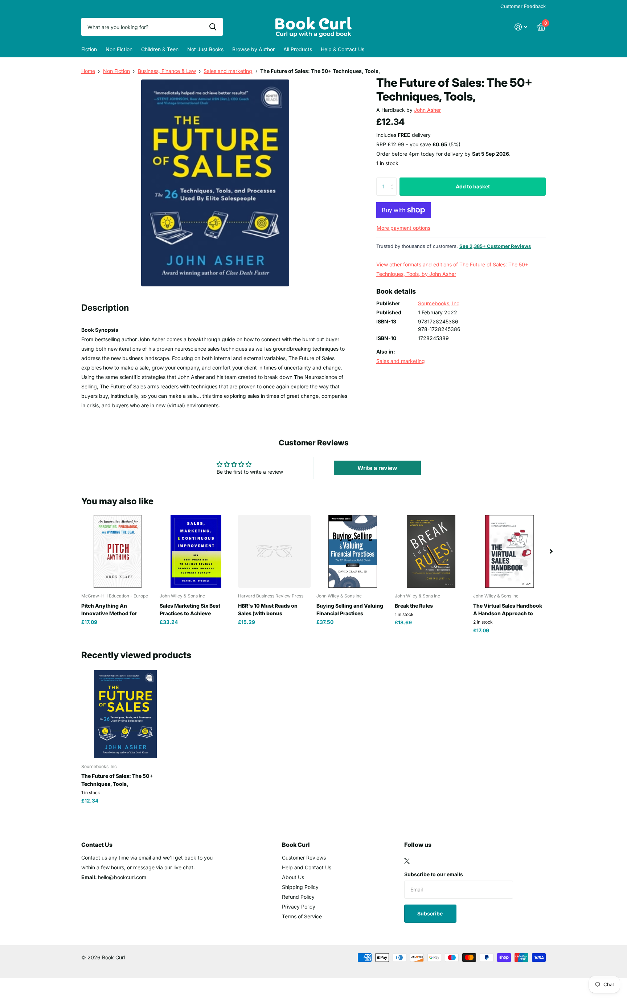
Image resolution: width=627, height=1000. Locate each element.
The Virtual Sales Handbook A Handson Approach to (507, 609)
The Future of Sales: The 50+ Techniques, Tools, (117, 780)
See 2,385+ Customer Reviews (495, 246)
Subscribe (430, 913)
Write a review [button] (377, 468)
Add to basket (473, 186)
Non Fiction (119, 49)
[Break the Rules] (431, 551)
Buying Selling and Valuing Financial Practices (349, 609)
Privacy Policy (298, 906)
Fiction (89, 49)
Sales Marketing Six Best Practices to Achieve (190, 609)
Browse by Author (253, 49)
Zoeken (213, 27)
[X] (407, 861)
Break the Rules (414, 606)
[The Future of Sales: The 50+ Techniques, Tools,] (125, 714)
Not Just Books (205, 49)
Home (88, 71)
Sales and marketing (228, 71)
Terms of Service (302, 916)
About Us (293, 877)
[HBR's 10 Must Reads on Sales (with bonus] (274, 551)
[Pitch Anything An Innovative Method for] (117, 551)
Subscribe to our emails (433, 874)
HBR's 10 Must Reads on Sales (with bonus (268, 609)
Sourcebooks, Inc (438, 303)
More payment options (403, 228)
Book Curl (296, 844)
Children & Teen (160, 49)
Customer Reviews (304, 857)
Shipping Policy (300, 887)
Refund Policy (298, 897)
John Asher (427, 110)
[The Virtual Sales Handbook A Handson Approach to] (509, 551)
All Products (297, 49)
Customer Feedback (523, 6)
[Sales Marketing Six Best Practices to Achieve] (196, 551)
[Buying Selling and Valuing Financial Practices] (352, 551)
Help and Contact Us (306, 867)
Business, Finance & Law (167, 71)
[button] (551, 551)
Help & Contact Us (342, 49)
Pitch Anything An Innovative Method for (109, 609)
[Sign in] (521, 27)
